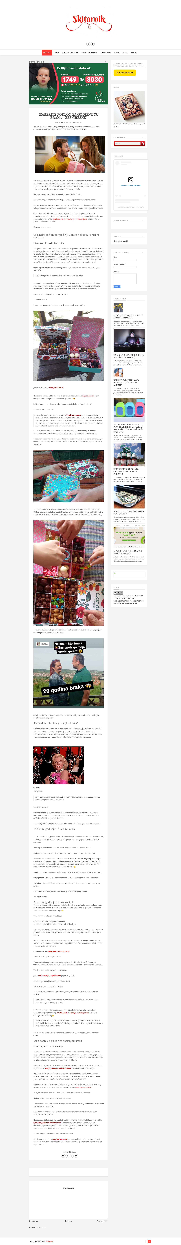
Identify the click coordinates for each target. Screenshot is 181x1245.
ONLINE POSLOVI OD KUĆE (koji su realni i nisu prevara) (129, 356)
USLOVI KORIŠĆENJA (37, 1228)
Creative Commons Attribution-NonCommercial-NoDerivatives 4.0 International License (129, 599)
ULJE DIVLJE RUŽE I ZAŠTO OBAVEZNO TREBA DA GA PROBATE (126, 471)
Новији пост (34, 1221)
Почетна (68, 1221)
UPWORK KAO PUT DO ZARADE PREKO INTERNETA (128, 552)
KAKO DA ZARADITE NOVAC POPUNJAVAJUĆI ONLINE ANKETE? (127, 382)
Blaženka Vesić (121, 241)
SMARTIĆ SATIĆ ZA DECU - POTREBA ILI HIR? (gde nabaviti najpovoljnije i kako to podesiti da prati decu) (128, 428)
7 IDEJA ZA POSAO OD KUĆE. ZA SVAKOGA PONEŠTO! (128, 316)
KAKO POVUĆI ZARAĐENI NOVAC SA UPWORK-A (129, 512)
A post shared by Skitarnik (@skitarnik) (131, 207)
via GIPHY (36, 788)
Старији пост (102, 1221)
